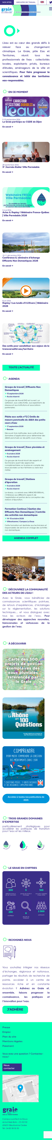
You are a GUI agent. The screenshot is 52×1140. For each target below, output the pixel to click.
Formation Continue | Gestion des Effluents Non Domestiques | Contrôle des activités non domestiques (25, 512)
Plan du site (9, 1037)
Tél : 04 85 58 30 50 (10, 1128)
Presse (6, 1027)
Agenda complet (26, 538)
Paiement (8, 1046)
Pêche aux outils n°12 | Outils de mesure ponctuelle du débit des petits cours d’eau (25, 420)
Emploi (6, 1032)
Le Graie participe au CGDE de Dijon (22, 122)
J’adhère (15, 1009)
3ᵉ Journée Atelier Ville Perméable (20, 167)
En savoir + (7, 127)
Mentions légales (12, 1041)
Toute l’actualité (21, 367)
